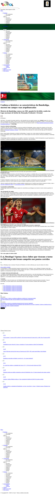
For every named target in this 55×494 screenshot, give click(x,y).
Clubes (7, 66)
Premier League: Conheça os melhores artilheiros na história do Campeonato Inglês (18, 298)
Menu (2, 10)
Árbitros (5, 68)
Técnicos (8, 67)
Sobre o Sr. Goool (7, 69)
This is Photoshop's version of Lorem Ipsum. (12, 285)
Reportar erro (3, 306)
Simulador (5, 26)
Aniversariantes (6, 64)
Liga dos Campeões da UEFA (7, 184)
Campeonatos (6, 39)
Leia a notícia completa (5, 267)
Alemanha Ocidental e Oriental (11, 129)
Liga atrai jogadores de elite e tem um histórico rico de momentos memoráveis (17, 299)
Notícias (5, 52)
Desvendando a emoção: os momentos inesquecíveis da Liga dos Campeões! (17, 303)
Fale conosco (6, 70)
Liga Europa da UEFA (20, 184)
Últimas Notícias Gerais (6, 330)
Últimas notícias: (4, 91)
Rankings (5, 13)
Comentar (3, 101)
